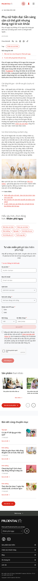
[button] (28, 3)
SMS (5, 312)
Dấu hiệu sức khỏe (8, 227)
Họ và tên (5, 267)
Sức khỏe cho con (27, 231)
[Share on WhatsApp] (24, 41)
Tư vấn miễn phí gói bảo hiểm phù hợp (15, 58)
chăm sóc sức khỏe (21, 124)
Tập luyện (16, 231)
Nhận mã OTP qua (8, 307)
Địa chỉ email (6, 277)
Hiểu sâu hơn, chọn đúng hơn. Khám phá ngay (17, 54)
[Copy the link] (27, 41)
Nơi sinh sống (7, 297)
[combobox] (19, 290)
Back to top (18, 513)
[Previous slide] (28, 405)
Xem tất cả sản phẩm (10, 405)
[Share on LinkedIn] (16, 41)
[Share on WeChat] (13, 41)
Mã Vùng (5, 318)
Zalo (5, 309)
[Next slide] (34, 405)
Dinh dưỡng (6, 231)
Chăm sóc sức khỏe (12, 46)
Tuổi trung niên (20, 235)
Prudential (9, 71)
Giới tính (4, 287)
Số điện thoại (22, 318)
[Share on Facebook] (20, 41)
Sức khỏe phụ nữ (8, 235)
